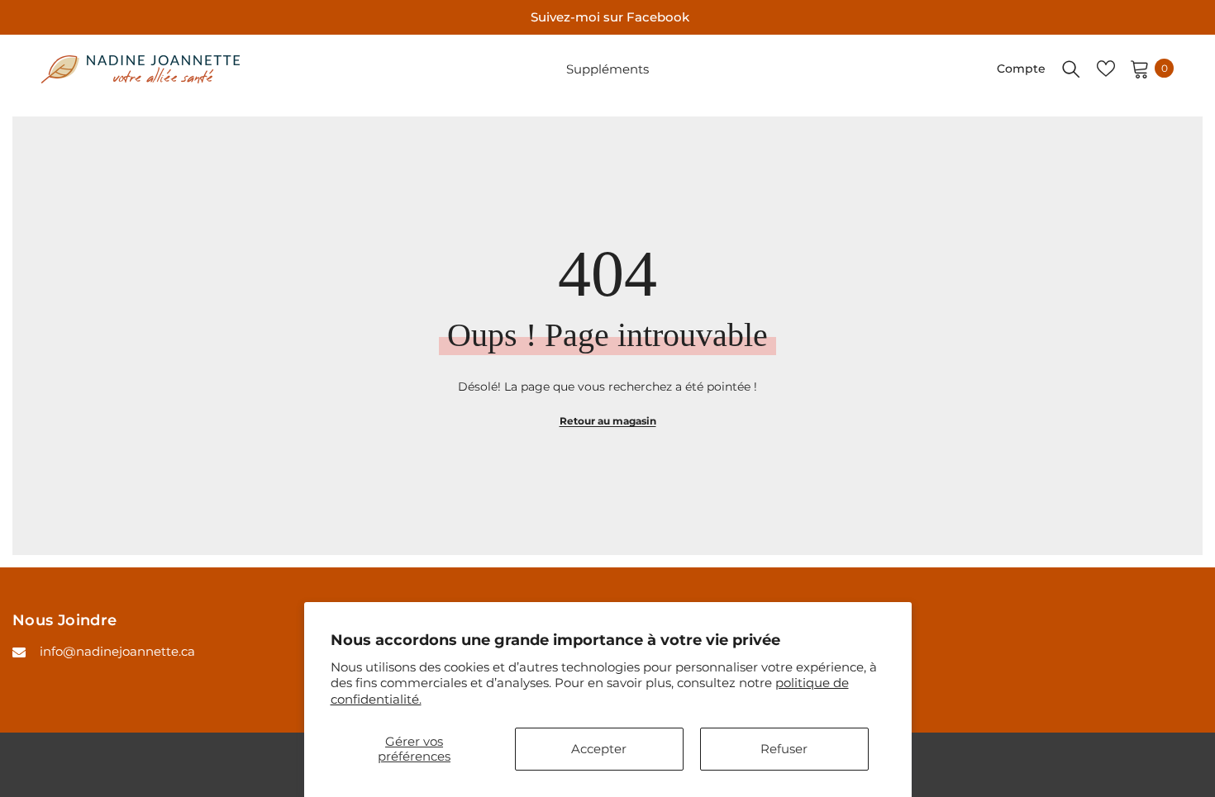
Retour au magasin (608, 421)
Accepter (599, 749)
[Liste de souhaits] (1106, 68)
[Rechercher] (1071, 68)
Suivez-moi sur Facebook (610, 17)
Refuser (784, 749)
